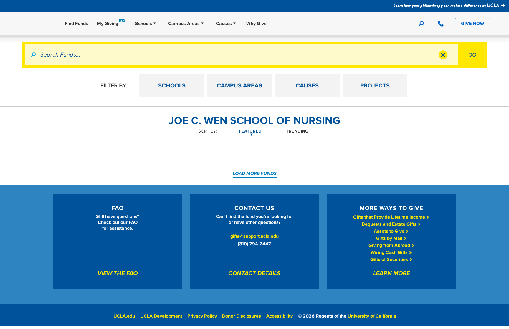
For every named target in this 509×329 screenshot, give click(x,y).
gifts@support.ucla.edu (254, 236)
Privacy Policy (202, 316)
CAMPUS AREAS (239, 85)
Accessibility (279, 316)
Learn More (391, 273)
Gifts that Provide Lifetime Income (389, 217)
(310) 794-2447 (254, 244)
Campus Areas (184, 24)
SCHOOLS (172, 85)
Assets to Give (390, 231)
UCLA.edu (124, 316)
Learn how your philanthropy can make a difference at (440, 5)
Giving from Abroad (389, 245)
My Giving (107, 24)
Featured (250, 131)
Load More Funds (255, 173)
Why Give (256, 24)
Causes (224, 24)
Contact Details (254, 273)
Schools (143, 24)
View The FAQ (117, 273)
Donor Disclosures (241, 316)
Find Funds (76, 24)
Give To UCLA (32, 23)
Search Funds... (60, 55)
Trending (297, 131)
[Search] (421, 23)
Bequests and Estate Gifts (390, 224)
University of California (372, 316)
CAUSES (307, 85)
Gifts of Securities (389, 259)
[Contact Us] (440, 23)
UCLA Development (161, 316)
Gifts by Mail (390, 238)
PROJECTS (375, 85)
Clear (443, 54)
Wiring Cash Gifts (390, 252)
